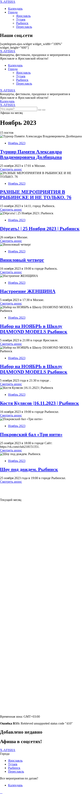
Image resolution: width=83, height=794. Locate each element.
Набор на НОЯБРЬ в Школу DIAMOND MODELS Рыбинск (33, 329)
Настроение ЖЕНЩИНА (27, 291)
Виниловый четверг (22, 260)
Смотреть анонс (11, 169)
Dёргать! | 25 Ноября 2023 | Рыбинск (40, 228)
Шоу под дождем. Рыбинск (29, 469)
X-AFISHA (7, 1)
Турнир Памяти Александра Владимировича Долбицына (31, 154)
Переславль (24, 26)
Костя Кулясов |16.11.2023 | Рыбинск (39, 403)
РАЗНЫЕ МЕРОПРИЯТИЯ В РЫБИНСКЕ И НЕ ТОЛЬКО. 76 (35, 194)
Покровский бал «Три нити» (31, 434)
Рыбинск (22, 23)
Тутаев (20, 19)
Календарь (15, 8)
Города (13, 12)
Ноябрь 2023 (16, 143)
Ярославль (23, 16)
